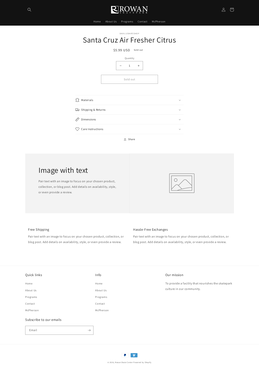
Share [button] (131, 139)
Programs (31, 297)
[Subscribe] (89, 330)
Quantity (129, 58)
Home (28, 283)
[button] (29, 10)
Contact (30, 303)
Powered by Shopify (142, 362)
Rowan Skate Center (124, 362)
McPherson (32, 310)
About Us (31, 290)
